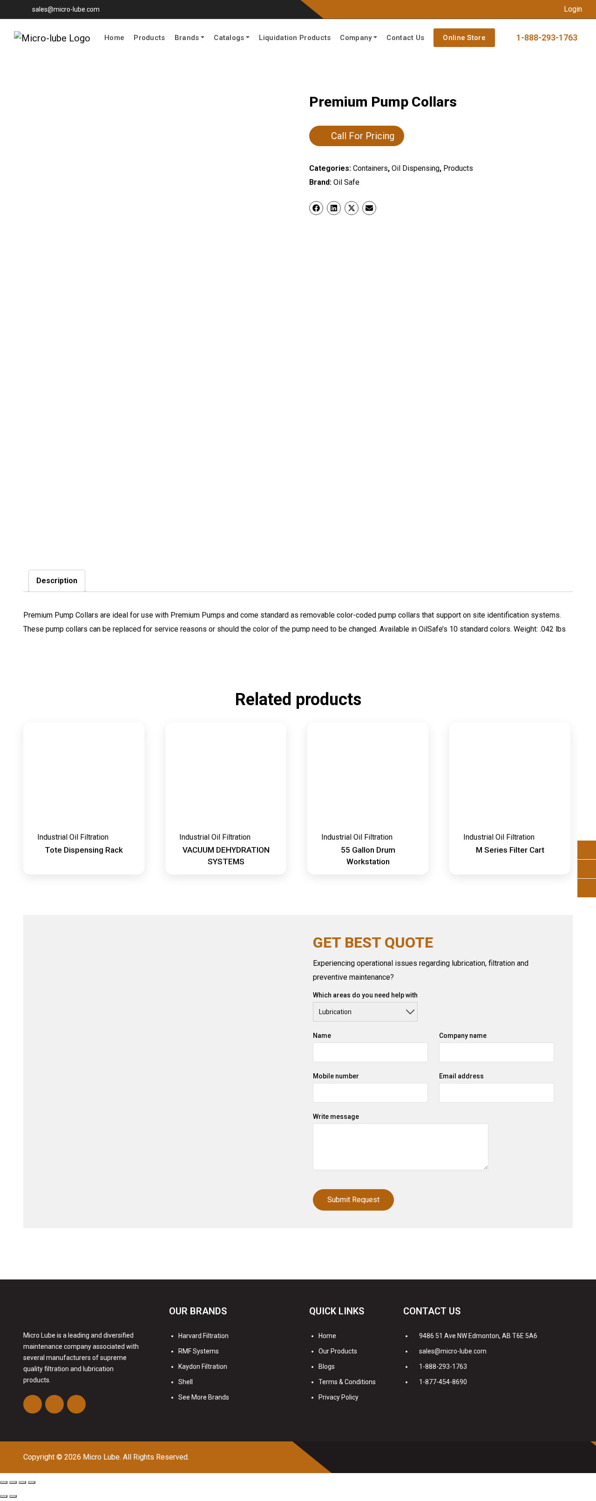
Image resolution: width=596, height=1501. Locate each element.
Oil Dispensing (416, 168)
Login (572, 9)
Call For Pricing (362, 135)
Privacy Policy (338, 1397)
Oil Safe (346, 182)
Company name (463, 1035)
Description (56, 580)
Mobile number (336, 1076)
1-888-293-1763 (443, 1366)
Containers (370, 168)
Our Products (337, 1351)
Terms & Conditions (347, 1382)
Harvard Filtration (203, 1335)
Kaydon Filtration (202, 1366)
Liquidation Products (295, 38)
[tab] (56, 581)
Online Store (464, 38)
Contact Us (405, 38)
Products (149, 38)
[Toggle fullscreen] (22, 1482)
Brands (187, 38)
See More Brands (203, 1397)
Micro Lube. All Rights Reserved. (136, 1457)
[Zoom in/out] (31, 1482)
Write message (336, 1116)
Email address (461, 1076)
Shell (185, 1382)
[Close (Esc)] (3, 1482)
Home (114, 38)
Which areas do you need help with (365, 995)
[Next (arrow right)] (13, 1496)
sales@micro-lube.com (66, 9)
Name (322, 1035)
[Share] (13, 1482)
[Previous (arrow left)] (3, 1496)
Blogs (326, 1366)
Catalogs (229, 38)
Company (356, 38)
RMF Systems (198, 1351)
